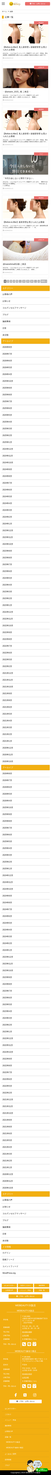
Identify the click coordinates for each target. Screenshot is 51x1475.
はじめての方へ (9, 1285)
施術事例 (6, 321)
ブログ (5, 315)
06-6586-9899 (27, 1332)
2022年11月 (7, 619)
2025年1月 (7, 442)
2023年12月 (7, 530)
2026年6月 (7, 361)
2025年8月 (7, 395)
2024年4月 (7, 503)
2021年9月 (7, 693)
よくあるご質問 (10, 1454)
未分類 (5, 335)
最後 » (43, 281)
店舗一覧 (42, 1290)
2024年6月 (7, 490)
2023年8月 (7, 558)
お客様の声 (7, 294)
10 (24, 281)
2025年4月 (7, 422)
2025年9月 (7, 388)
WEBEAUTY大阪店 (25, 1305)
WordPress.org (9, 1273)
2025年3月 (7, 429)
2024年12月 (7, 449)
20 (28, 281)
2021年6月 (7, 707)
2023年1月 (7, 605)
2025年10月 (7, 381)
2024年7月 (7, 483)
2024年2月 (7, 517)
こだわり (8, 1414)
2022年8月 (7, 639)
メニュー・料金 (25, 1290)
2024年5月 (7, 496)
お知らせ (6, 301)
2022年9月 (7, 632)
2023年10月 (7, 544)
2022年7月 (7, 646)
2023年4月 (7, 585)
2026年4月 (7, 374)
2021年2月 (7, 734)
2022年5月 (7, 659)
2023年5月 (7, 578)
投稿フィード (8, 1260)
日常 (4, 328)
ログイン (6, 1253)
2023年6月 (7, 571)
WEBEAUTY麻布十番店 (14, 1448)
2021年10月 (7, 687)
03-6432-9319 (27, 1374)
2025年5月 (7, 415)
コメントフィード (10, 1266)
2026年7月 (7, 354)
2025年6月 (7, 408)
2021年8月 (7, 700)
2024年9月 (7, 469)
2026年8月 (7, 347)
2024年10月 (7, 462)
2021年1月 (7, 741)
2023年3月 (7, 592)
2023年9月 (7, 551)
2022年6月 (7, 653)
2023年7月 (7, 564)
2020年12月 (7, 748)
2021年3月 (7, 727)
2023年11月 (7, 537)
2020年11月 (7, 755)
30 (32, 281)
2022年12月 (7, 612)
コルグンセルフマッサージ (14, 308)
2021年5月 (7, 714)
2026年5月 (7, 367)
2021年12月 (7, 673)
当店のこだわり (25, 1285)
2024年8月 (7, 476)
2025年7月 (7, 401)
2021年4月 (7, 721)
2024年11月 (7, 456)
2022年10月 (7, 626)
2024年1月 (7, 524)
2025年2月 (7, 435)
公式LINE (25, 1335)
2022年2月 (7, 666)
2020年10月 (7, 761)
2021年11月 (7, 680)
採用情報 (8, 1460)
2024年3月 (7, 510)
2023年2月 (7, 598)
